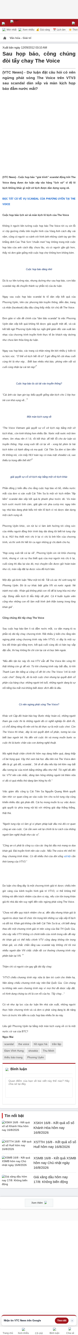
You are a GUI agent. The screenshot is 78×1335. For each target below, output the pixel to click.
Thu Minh (48, 1050)
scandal (9, 1044)
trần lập (56, 1044)
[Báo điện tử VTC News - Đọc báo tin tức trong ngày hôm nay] (23, 23)
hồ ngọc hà (40, 1044)
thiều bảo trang (13, 1057)
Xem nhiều (28, 29)
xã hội (67, 856)
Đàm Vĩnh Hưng (14, 1050)
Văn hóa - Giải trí (20, 37)
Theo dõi (61, 1320)
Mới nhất (11, 29)
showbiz (33, 1050)
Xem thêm (37, 1202)
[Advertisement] (39, 130)
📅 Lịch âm (59, 29)
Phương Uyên (35, 1057)
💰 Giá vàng (43, 29)
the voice (23, 1044)
